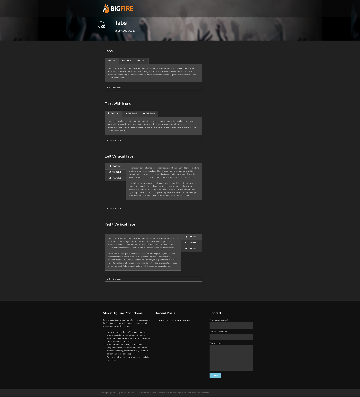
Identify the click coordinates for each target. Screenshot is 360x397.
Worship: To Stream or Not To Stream (174, 320)
